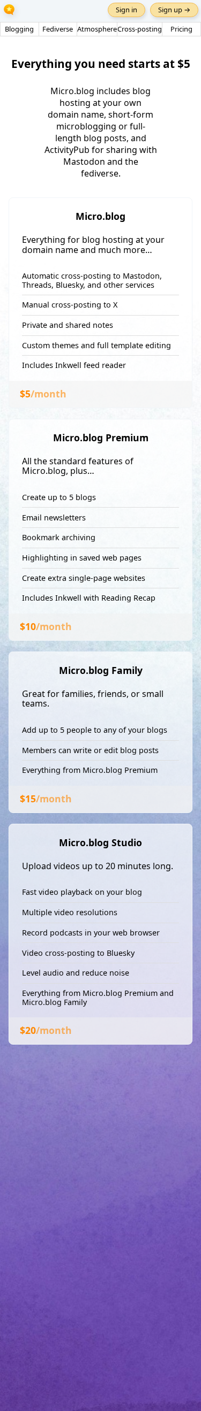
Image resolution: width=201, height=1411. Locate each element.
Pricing (181, 29)
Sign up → (174, 9)
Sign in (126, 9)
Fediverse (57, 29)
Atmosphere (97, 29)
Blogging (19, 29)
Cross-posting (139, 29)
